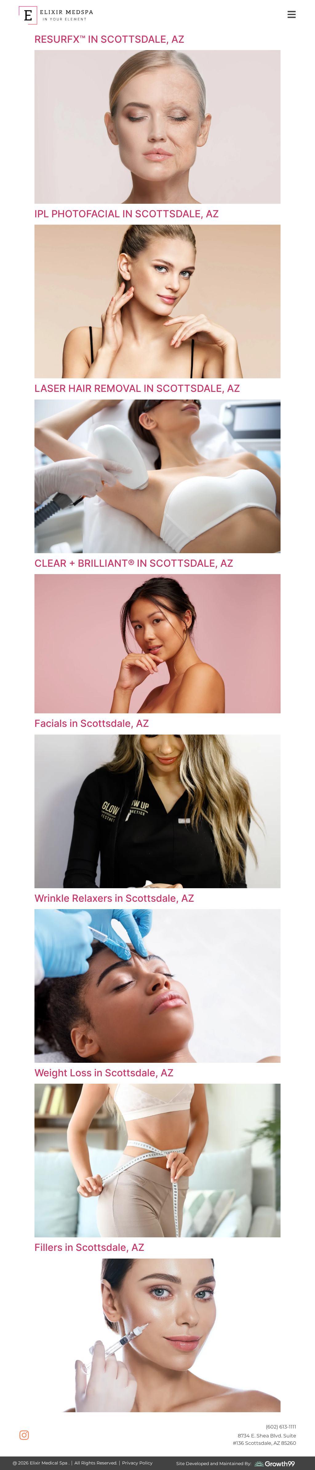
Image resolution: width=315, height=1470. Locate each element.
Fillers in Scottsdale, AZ (89, 1247)
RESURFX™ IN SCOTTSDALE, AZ (109, 39)
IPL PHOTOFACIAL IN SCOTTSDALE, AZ (126, 214)
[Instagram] (24, 1435)
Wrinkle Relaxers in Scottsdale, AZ (114, 898)
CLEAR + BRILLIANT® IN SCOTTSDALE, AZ (133, 563)
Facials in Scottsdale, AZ (91, 723)
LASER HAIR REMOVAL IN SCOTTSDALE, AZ (137, 388)
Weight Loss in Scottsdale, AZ (103, 1073)
